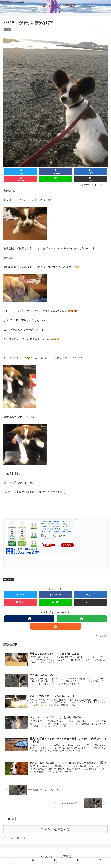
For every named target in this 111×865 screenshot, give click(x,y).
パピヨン (9, 579)
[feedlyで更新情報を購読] (82, 618)
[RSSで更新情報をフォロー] (55, 626)
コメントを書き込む (55, 829)
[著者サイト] (29, 618)
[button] (102, 481)
